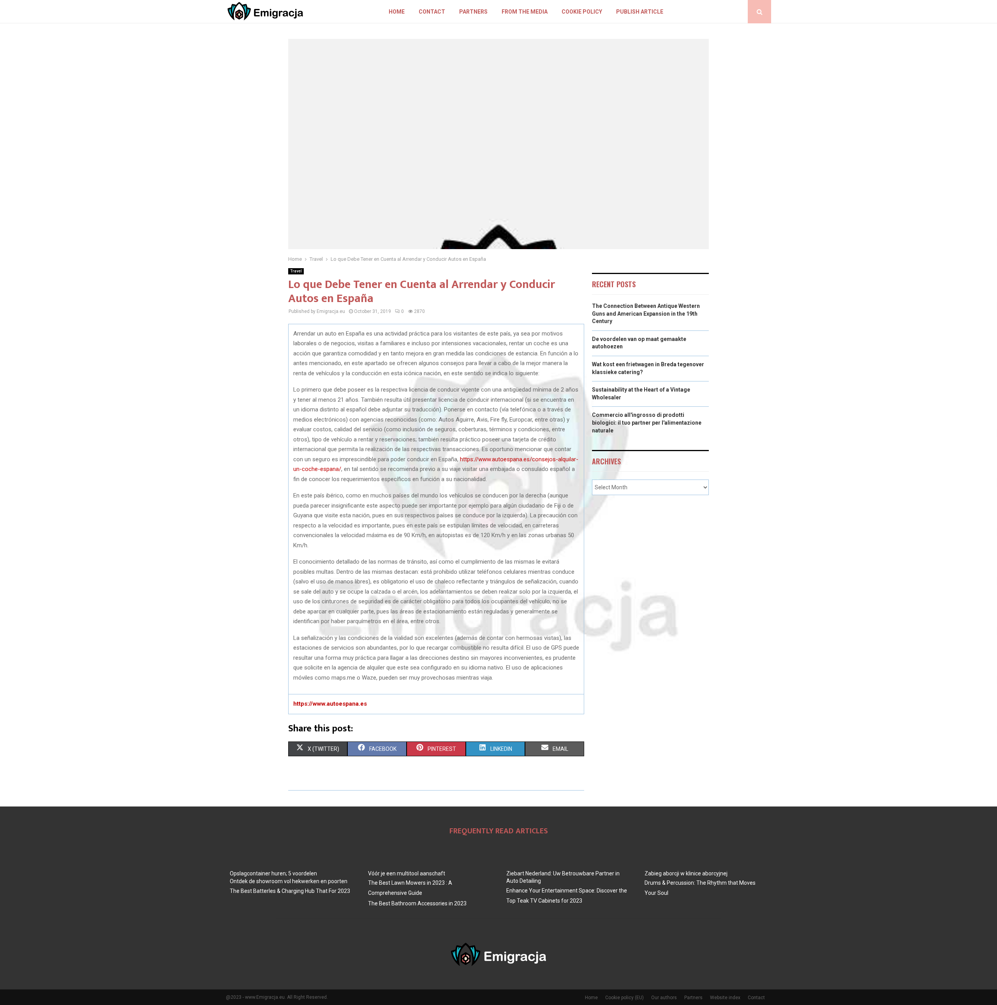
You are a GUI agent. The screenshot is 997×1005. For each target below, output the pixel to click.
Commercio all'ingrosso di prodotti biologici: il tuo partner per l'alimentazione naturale (646, 422)
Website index (725, 997)
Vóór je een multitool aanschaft (406, 873)
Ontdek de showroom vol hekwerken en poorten (288, 881)
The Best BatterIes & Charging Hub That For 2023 (290, 891)
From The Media (525, 12)
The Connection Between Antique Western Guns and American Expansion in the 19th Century (646, 313)
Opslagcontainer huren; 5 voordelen (273, 873)
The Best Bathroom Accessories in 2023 (417, 903)
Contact (432, 12)
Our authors (664, 997)
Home (397, 12)
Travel (296, 271)
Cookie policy (582, 12)
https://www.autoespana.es (330, 703)
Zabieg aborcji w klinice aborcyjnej (686, 873)
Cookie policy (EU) (624, 997)
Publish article (639, 12)
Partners (473, 12)
